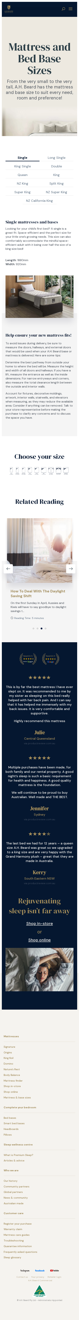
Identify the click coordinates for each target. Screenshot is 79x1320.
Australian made (14, 1203)
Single (22, 157)
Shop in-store (39, 923)
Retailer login (54, 1276)
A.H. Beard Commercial (40, 1280)
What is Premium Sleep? (18, 1155)
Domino (8, 1063)
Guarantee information (18, 1246)
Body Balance (12, 1075)
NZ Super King (56, 192)
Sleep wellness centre (18, 1144)
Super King (22, 192)
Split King (56, 183)
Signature (9, 1046)
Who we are (11, 1170)
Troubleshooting (14, 1240)
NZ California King (39, 201)
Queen (23, 175)
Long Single (56, 157)
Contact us (22, 1276)
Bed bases (10, 1117)
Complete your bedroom (20, 1107)
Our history (10, 1180)
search (63, 8)
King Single (22, 166)
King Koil (8, 1058)
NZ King (22, 183)
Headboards (11, 1129)
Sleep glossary (12, 1257)
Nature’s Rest (12, 1069)
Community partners (16, 1186)
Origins (8, 1052)
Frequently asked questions (20, 1252)
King (56, 175)
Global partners (13, 1192)
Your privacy (37, 1276)
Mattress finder (13, 1080)
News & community (16, 1197)
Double (56, 166)
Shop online (39, 939)
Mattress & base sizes (17, 1097)
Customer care (14, 1213)
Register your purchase (18, 1223)
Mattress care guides (17, 1234)
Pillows (8, 1134)
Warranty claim (13, 1229)
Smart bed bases (14, 1123)
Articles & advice (14, 1160)
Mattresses (11, 1036)
